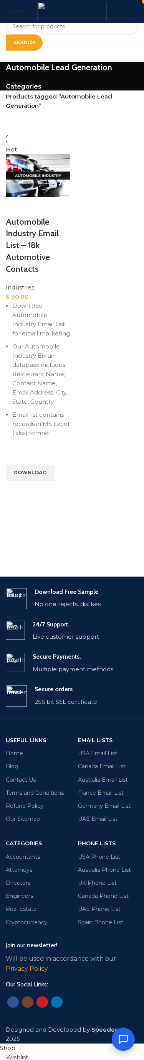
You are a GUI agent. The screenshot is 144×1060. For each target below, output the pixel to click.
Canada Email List (102, 766)
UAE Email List (98, 818)
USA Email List (97, 753)
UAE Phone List (99, 909)
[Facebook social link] (13, 1002)
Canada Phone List (103, 895)
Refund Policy (24, 805)
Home (16, 87)
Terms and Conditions (35, 792)
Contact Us (21, 779)
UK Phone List (97, 882)
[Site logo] (72, 11)
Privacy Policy (27, 968)
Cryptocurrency (26, 922)
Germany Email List (104, 805)
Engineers (19, 895)
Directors (18, 882)
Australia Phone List (104, 869)
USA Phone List (99, 856)
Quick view (15, 490)
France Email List (101, 792)
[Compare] (15, 206)
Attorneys (19, 869)
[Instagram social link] (27, 1002)
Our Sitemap (23, 818)
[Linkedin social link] (57, 1002)
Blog (12, 766)
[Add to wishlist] (15, 455)
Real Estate (21, 909)
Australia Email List (103, 779)
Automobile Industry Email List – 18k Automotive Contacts (32, 245)
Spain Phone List (100, 922)
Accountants (23, 856)
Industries (20, 287)
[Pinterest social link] (42, 1002)
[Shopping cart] (138, 11)
